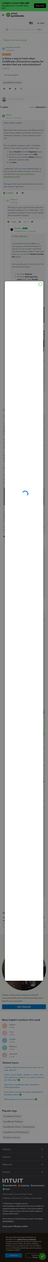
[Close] (40, 284)
